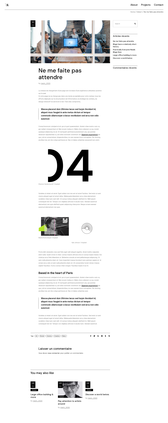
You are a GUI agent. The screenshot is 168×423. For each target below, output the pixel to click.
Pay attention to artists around (69, 402)
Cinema (49, 336)
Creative (57, 336)
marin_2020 (45, 83)
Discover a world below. (97, 394)
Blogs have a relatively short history (124, 45)
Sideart (139, 12)
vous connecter (54, 353)
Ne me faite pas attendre (123, 41)
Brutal (42, 336)
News (64, 336)
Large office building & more (42, 396)
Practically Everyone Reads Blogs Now (124, 50)
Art (37, 336)
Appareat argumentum (89, 135)
